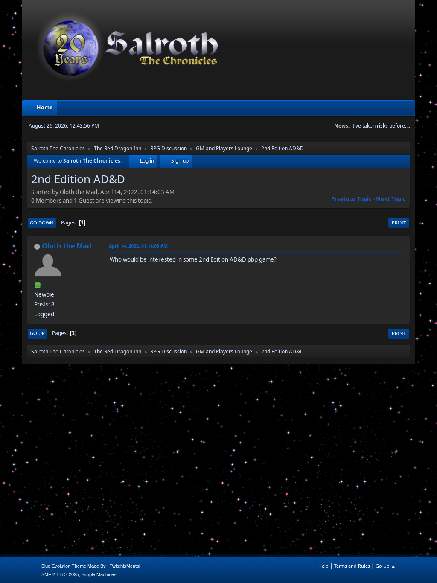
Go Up (37, 333)
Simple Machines (99, 574)
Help (323, 566)
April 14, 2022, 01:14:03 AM (138, 245)
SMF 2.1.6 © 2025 (60, 574)
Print (399, 222)
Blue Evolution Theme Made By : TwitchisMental (90, 565)
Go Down (42, 222)
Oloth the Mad (66, 246)
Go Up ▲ (386, 566)
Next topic (391, 199)
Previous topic (351, 199)
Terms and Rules (352, 566)
